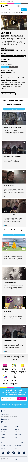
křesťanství (21, 78)
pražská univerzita (16, 86)
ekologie (9, 12)
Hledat (23, 9)
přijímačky (18, 12)
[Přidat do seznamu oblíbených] (24, 113)
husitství (8, 80)
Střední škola (13, 67)
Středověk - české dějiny (18, 56)
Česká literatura (6, 56)
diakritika (3, 88)
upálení (23, 82)
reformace (7, 84)
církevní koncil (18, 84)
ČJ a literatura (5, 72)
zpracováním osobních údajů (14, 405)
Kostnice (14, 80)
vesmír (13, 12)
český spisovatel (5, 78)
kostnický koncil (16, 82)
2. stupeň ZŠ (5, 67)
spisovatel (14, 78)
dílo (12, 84)
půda (22, 12)
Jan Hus (3, 80)
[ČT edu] (4, 6)
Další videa (14, 109)
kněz (2, 84)
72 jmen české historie (8, 50)
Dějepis (13, 72)
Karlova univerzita (6, 82)
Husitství (4, 61)
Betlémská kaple (5, 86)
